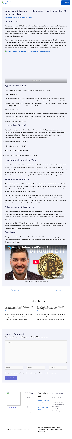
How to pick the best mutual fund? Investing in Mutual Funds (50, 308)
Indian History (29, 401)
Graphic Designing (57, 409)
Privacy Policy (41, 402)
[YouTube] (11, 407)
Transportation (29, 412)
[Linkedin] (13, 407)
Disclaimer (40, 405)
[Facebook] (15, 407)
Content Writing (56, 406)
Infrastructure (29, 403)
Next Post (59, 290)
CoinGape (38, 80)
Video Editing (56, 411)
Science (29, 408)
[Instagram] (9, 407)
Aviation (29, 397)
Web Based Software (58, 404)
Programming (29, 406)
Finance (7, 17)
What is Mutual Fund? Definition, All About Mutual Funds (19, 308)
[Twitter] (7, 407)
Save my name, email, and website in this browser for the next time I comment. (32, 373)
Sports (29, 410)
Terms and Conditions (43, 400)
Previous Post (14, 290)
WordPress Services (57, 402)
